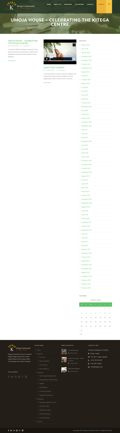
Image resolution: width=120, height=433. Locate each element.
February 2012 (86, 284)
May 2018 (85, 214)
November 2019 (87, 164)
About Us (57, 4)
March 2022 (85, 114)
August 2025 (86, 72)
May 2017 (85, 241)
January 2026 (86, 52)
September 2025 (87, 68)
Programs (68, 4)
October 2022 (86, 103)
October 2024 (86, 79)
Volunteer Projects (45, 410)
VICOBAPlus (43, 387)
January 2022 (86, 118)
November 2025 (87, 60)
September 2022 (87, 106)
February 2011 (86, 288)
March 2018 (85, 218)
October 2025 (86, 64)
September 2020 (87, 141)
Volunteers (79, 4)
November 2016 (87, 253)
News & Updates (44, 361)
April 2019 (85, 187)
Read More (11, 60)
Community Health (45, 391)
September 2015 (87, 268)
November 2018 (87, 199)
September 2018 (87, 203)
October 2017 (86, 226)
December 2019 (87, 160)
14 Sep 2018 (14, 46)
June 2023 (85, 95)
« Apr (80, 334)
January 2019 (86, 195)
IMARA (41, 383)
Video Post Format (54, 67)
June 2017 (85, 238)
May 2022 (85, 110)
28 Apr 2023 (74, 371)
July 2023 (85, 91)
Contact (90, 4)
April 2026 (85, 49)
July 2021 (85, 130)
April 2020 (85, 153)
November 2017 (87, 222)
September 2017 (87, 230)
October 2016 (86, 257)
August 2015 (86, 272)
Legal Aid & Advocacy (46, 395)
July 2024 (85, 87)
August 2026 (86, 45)
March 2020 (85, 157)
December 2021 (87, 122)
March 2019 (85, 191)
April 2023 (85, 99)
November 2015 (87, 265)
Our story (42, 357)
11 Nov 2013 (50, 70)
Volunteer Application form (47, 402)
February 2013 (86, 280)
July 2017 (85, 234)
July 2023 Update (73, 350)
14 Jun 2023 (74, 363)
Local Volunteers (44, 418)
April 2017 (85, 245)
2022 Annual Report (74, 368)
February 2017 (86, 249)
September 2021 (87, 126)
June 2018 (85, 211)
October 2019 (86, 168)
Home (49, 4)
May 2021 (85, 137)
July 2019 (85, 180)
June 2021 (85, 133)
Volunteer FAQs (44, 406)
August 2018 (86, 207)
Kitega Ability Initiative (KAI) (48, 380)
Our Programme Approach (47, 376)
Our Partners (43, 365)
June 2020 (85, 149)
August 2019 (86, 176)
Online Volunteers (45, 414)
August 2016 (86, 261)
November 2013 (87, 276)
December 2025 (87, 56)
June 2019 (85, 184)
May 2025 (85, 76)
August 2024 (86, 83)
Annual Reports (44, 369)
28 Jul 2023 (73, 353)
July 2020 (85, 145)
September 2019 (87, 172)
